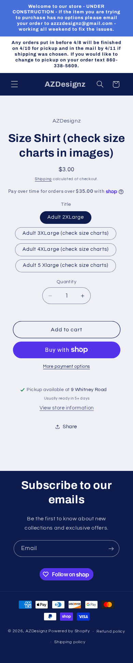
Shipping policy (69, 642)
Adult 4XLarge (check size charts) (66, 249)
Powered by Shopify (69, 631)
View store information (67, 407)
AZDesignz (37, 631)
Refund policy (111, 631)
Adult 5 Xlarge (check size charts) (66, 265)
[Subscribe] (111, 548)
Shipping (43, 179)
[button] (14, 84)
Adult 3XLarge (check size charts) (66, 233)
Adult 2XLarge (65, 217)
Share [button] (70, 426)
